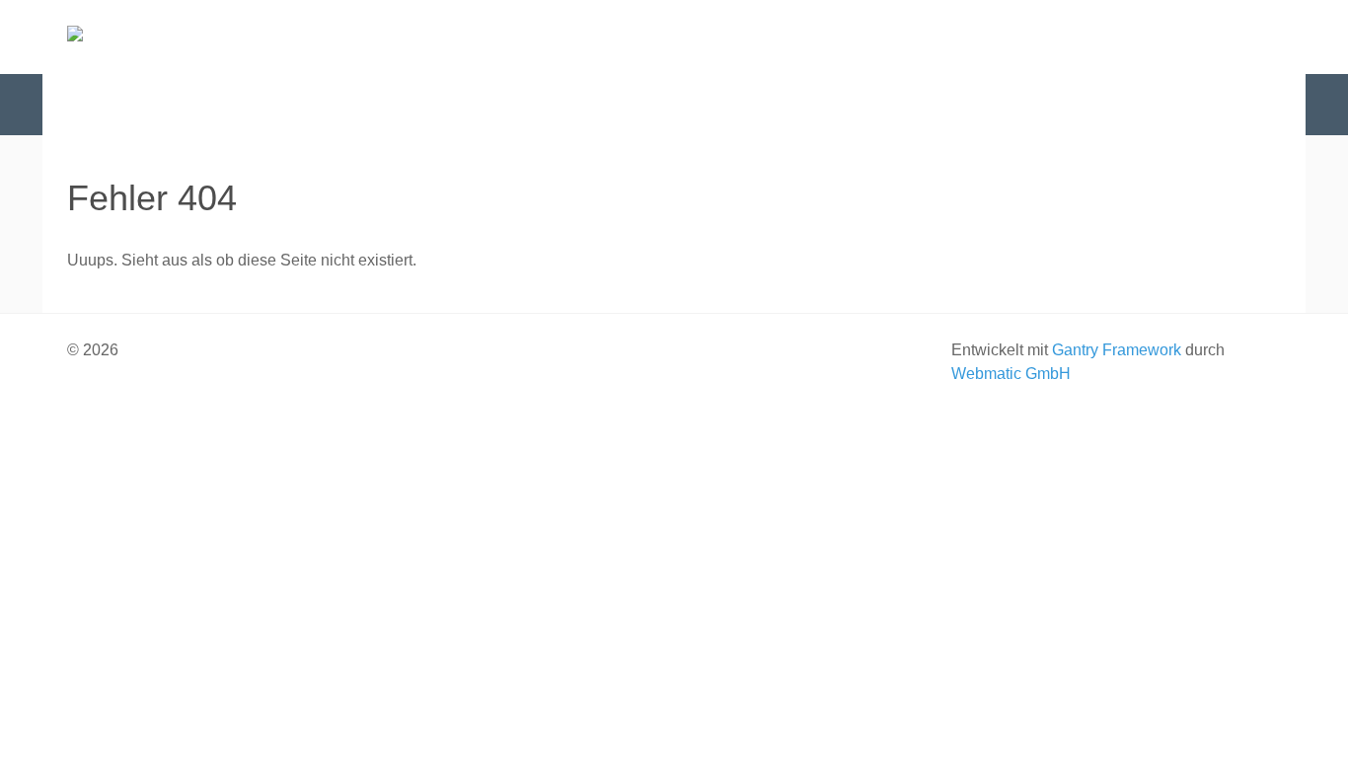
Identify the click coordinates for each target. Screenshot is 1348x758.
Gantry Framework (1116, 349)
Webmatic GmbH (1011, 373)
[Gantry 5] (165, 37)
